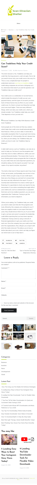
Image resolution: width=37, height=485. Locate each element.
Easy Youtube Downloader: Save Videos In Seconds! (17, 414)
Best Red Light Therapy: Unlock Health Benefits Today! (18, 420)
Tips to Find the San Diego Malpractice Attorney (28, 252)
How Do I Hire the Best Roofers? (8, 252)
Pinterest (9, 243)
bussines (4, 365)
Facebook (9, 240)
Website (4, 295)
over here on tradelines (22, 83)
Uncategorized (5, 371)
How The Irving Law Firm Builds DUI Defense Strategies (18, 387)
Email (3, 288)
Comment (4, 268)
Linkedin (22, 243)
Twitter (22, 240)
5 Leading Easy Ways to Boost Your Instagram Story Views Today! (8, 455)
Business (3, 60)
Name (3, 281)
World (3, 374)
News (3, 368)
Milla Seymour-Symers (21, 70)
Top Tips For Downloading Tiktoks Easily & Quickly (16, 411)
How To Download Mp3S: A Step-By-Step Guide (16, 417)
